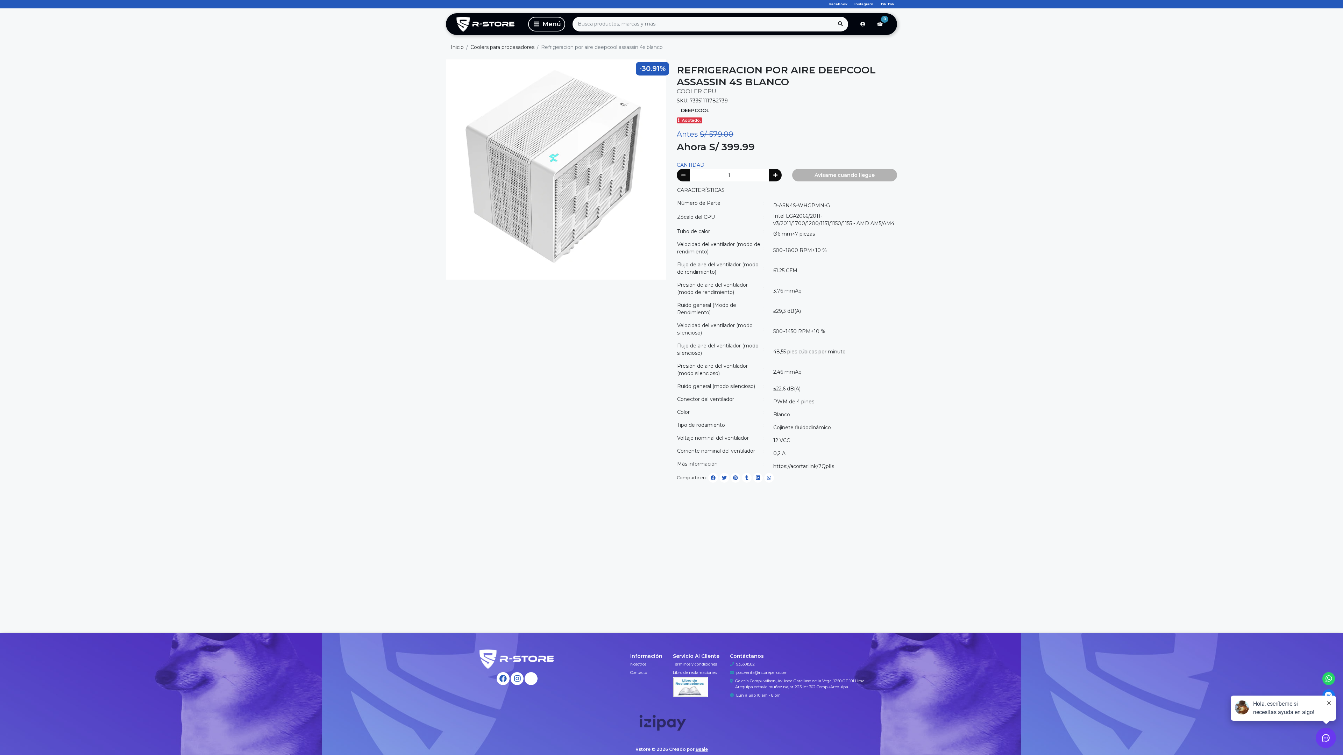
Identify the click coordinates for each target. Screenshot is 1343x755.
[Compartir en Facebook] (713, 478)
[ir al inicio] (517, 658)
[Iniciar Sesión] (862, 24)
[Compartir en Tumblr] (747, 478)
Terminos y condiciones (695, 664)
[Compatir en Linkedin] (758, 478)
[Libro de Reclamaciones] (690, 686)
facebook (838, 4)
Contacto (638, 672)
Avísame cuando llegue (845, 175)
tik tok (887, 4)
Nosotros (638, 664)
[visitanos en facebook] (503, 678)
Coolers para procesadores (502, 47)
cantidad (690, 165)
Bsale (702, 749)
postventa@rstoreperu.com (762, 672)
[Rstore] (486, 24)
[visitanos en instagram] (517, 678)
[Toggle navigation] (546, 24)
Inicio (457, 47)
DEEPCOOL (695, 110)
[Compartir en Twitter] (724, 478)
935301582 (745, 664)
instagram (863, 4)
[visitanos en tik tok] (531, 678)
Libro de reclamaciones (695, 672)
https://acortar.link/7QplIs (803, 466)
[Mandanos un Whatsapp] (1328, 678)
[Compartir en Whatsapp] (769, 478)
